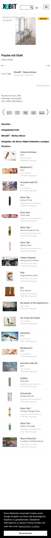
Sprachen (5, 124)
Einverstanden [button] (25, 533)
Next (47, 112)
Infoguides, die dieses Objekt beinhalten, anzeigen (25, 141)
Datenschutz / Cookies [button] (28, 526)
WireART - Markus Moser (25, 72)
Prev (3, 112)
